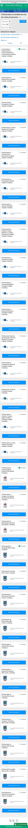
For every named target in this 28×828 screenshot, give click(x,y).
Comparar (23, 49)
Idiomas (3, 40)
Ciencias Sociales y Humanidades (10, 34)
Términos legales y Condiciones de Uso (14, 826)
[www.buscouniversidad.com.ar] (14, 6)
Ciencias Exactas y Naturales (9, 37)
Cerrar (15, 2)
